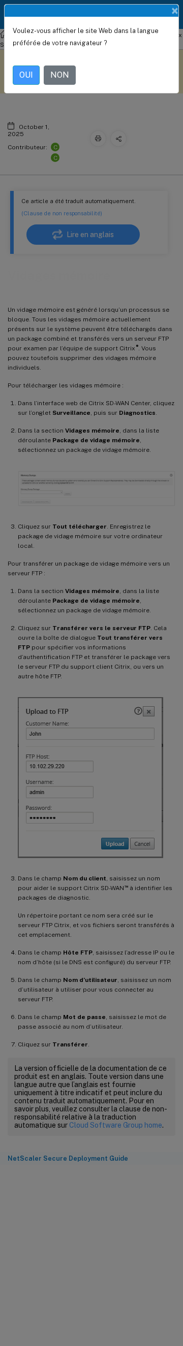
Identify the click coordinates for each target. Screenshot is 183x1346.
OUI (26, 75)
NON (59, 75)
